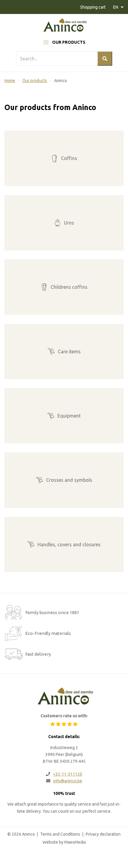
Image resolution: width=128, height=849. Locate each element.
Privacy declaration (103, 834)
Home (9, 80)
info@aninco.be (67, 781)
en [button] (116, 7)
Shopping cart (93, 7)
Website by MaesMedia (64, 842)
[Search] (104, 58)
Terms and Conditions (60, 834)
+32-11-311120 (67, 774)
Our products (68, 42)
